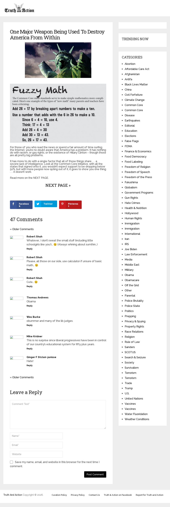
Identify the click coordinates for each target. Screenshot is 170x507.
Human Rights (133, 218)
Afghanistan (132, 74)
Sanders (130, 347)
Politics (129, 311)
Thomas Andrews (37, 297)
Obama (129, 275)
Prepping (130, 316)
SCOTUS (130, 352)
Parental (130, 295)
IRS (127, 244)
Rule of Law (132, 342)
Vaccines (130, 403)
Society (129, 362)
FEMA (128, 146)
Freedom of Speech (137, 172)
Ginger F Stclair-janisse (41, 357)
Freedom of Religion (137, 166)
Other (128, 290)
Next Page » (58, 185)
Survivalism (132, 367)
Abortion (130, 63)
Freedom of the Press (138, 177)
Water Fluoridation (136, 414)
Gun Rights (131, 197)
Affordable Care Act (137, 69)
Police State (132, 305)
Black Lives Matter (136, 84)
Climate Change (135, 99)
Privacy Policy (78, 495)
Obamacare (132, 280)
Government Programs (139, 192)
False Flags (132, 141)
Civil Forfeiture (134, 94)
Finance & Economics (138, 151)
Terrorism (130, 372)
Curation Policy (59, 495)
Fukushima (131, 182)
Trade (128, 383)
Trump (129, 388)
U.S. (127, 393)
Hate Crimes (132, 202)
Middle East (132, 264)
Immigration (132, 223)
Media (128, 259)
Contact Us (94, 495)
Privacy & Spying (135, 321)
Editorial (130, 125)
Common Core (134, 105)
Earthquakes (132, 120)
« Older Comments (22, 229)
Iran (127, 239)
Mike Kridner (34, 336)
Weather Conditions (137, 419)
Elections (130, 136)
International (132, 233)
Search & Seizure (135, 357)
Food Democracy (135, 156)
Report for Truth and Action (149, 495)
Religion (130, 336)
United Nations (134, 398)
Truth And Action (12, 495)
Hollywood (131, 213)
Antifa (128, 79)
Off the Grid (132, 285)
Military (129, 269)
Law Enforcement (136, 254)
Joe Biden (131, 249)
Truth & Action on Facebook (118, 495)
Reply (30, 249)
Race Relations (134, 331)
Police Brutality (134, 300)
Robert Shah (34, 236)
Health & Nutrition (136, 208)
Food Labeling (134, 161)
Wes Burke (33, 316)
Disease (130, 115)
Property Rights (134, 326)
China (128, 89)
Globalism (131, 187)
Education (131, 130)
